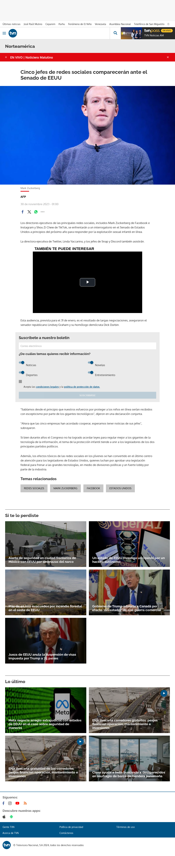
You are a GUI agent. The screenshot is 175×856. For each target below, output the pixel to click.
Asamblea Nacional (120, 24)
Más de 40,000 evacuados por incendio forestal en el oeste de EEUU (45, 608)
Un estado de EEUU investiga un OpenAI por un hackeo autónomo (128, 560)
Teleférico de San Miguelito (149, 24)
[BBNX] (7, 845)
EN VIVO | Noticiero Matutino (31, 57)
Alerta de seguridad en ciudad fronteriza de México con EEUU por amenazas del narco (42, 560)
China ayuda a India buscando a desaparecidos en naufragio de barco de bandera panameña (128, 774)
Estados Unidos (120, 488)
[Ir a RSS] (26, 803)
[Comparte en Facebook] (22, 211)
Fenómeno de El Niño (80, 24)
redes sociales (34, 488)
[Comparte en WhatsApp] (35, 211)
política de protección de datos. (82, 386)
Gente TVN (8, 827)
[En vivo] (146, 30)
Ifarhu (61, 24)
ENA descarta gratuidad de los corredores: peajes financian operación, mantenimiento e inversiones (43, 772)
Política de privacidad (71, 827)
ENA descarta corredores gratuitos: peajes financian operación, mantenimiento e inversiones (125, 724)
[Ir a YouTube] (18, 803)
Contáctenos (66, 833)
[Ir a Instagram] (10, 803)
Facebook (93, 488)
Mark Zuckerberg (65, 488)
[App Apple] (5, 817)
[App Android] (12, 817)
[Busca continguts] (115, 33)
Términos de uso (125, 827)
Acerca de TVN (11, 833)
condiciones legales (47, 386)
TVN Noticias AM (154, 35)
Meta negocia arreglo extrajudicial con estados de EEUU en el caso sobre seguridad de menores (45, 724)
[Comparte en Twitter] (29, 211)
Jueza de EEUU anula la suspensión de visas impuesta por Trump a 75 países (42, 656)
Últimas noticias (12, 24)
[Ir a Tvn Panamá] (59, 33)
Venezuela (100, 24)
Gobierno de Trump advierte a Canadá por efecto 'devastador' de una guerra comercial (126, 608)
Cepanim (50, 24)
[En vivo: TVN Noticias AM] (131, 33)
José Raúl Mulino (33, 24)
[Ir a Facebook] (4, 803)
